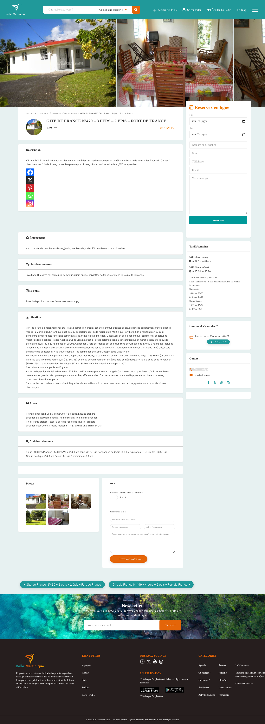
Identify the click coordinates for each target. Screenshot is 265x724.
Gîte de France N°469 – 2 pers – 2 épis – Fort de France (63, 584)
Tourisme (41, 114)
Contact (85, 672)
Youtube (155, 663)
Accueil (30, 114)
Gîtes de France (70, 114)
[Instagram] (30, 203)
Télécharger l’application (151, 696)
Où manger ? (204, 672)
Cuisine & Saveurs (244, 683)
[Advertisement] (100, 221)
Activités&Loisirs (206, 695)
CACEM (225, 336)
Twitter (148, 663)
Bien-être (223, 680)
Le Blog (241, 10)
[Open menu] (255, 10)
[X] (30, 180)
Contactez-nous (202, 375)
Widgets (86, 687)
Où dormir (54, 114)
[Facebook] (30, 172)
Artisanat (223, 672)
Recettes (222, 665)
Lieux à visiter (225, 687)
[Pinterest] (30, 188)
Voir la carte (220, 341)
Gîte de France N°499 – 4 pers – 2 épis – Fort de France (150, 584)
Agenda (202, 665)
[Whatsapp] (30, 196)
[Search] (136, 10)
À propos (86, 665)
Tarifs (84, 680)
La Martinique (242, 665)
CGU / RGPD (88, 695)
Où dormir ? (204, 680)
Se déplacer (203, 687)
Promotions (224, 695)
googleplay (170, 688)
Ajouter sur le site (168, 10)
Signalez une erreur (136, 720)
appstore (144, 688)
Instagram (161, 663)
